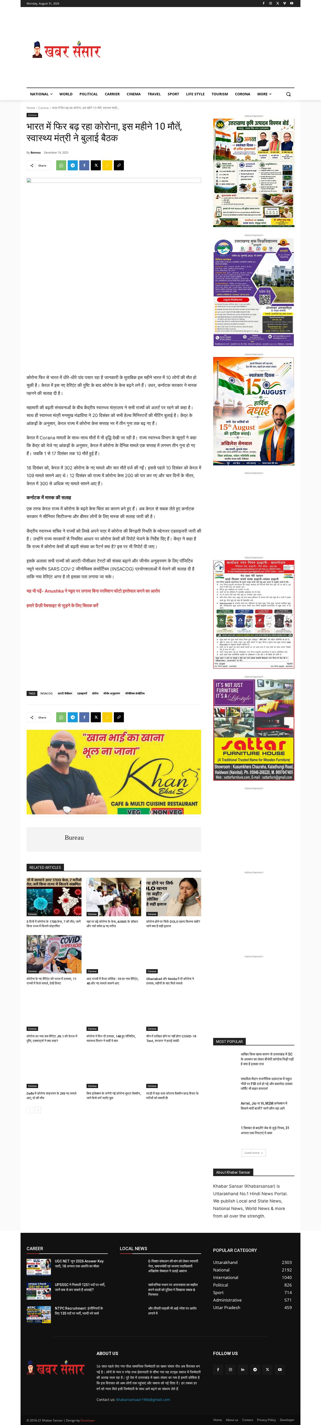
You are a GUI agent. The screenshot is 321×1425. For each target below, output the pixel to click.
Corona (43, 108)
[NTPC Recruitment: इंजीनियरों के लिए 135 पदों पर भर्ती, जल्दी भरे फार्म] (39, 1314)
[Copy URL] (119, 165)
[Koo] (107, 165)
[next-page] (38, 1110)
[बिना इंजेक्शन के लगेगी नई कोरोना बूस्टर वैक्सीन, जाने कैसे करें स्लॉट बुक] (114, 1069)
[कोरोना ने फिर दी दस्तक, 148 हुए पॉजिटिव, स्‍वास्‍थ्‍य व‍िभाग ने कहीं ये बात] (114, 1011)
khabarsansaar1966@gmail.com (143, 1399)
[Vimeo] (284, 4)
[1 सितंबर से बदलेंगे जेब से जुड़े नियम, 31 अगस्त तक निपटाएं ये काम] (225, 1134)
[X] (278, 4)
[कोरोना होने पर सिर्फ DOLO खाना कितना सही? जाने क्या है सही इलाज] (173, 897)
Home (31, 108)
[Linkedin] (243, 1370)
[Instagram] (271, 4)
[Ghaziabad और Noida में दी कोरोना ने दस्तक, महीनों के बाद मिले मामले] (173, 954)
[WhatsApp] (61, 165)
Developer (88, 1420)
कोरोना (95, 693)
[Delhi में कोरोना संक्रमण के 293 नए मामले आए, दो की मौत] (54, 1069)
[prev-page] (30, 1110)
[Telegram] (73, 165)
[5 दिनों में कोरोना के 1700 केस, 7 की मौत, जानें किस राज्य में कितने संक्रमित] (54, 897)
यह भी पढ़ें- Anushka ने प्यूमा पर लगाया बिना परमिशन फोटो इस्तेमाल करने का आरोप (93, 591)
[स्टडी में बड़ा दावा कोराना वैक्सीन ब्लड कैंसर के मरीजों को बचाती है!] (173, 1069)
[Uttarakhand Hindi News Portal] (56, 1367)
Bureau (36, 152)
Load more (252, 1153)
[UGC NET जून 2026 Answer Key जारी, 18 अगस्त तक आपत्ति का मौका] (39, 1267)
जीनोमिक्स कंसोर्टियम (135, 693)
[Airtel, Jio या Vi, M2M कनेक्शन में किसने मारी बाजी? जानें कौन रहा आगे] (225, 1109)
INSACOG (46, 693)
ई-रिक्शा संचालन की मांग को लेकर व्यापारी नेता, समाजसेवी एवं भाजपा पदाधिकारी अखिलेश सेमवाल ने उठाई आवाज (173, 1266)
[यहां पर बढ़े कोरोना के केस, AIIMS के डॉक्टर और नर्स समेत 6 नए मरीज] (114, 897)
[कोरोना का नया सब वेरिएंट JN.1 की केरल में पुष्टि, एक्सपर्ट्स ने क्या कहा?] (54, 1011)
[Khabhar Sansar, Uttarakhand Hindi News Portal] (67, 49)
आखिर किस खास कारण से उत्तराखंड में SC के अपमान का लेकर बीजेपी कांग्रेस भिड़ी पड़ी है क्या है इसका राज (267, 1059)
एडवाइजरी (82, 693)
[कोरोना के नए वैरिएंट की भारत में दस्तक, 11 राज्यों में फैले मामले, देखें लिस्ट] (54, 954)
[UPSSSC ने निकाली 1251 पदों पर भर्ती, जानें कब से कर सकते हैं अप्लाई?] (39, 1291)
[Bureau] (45, 839)
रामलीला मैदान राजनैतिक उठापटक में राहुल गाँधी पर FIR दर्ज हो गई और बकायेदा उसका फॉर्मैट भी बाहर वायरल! (266, 1084)
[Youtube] (291, 4)
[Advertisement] (200, 50)
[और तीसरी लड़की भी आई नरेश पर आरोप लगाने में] (132, 1314)
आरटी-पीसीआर (65, 693)
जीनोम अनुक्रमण (111, 693)
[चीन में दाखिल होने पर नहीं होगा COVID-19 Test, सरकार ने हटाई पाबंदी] (173, 1011)
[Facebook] (264, 4)
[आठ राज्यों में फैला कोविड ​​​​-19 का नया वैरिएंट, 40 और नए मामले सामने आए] (114, 954)
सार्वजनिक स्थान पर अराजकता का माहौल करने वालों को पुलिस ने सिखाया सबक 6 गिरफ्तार (173, 1290)
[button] (288, 94)
